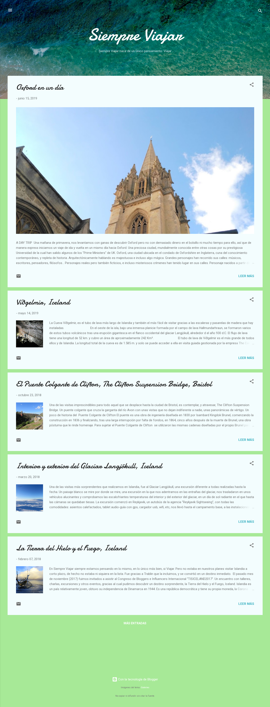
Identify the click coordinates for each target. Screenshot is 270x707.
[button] (251, 85)
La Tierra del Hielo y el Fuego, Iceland (71, 548)
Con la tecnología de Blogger (137, 679)
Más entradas (135, 623)
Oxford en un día (39, 87)
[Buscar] (260, 11)
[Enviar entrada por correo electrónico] (18, 277)
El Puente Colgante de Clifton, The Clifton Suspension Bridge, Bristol (114, 384)
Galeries (145, 687)
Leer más (246, 276)
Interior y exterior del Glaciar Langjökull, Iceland (89, 466)
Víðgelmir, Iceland (43, 302)
